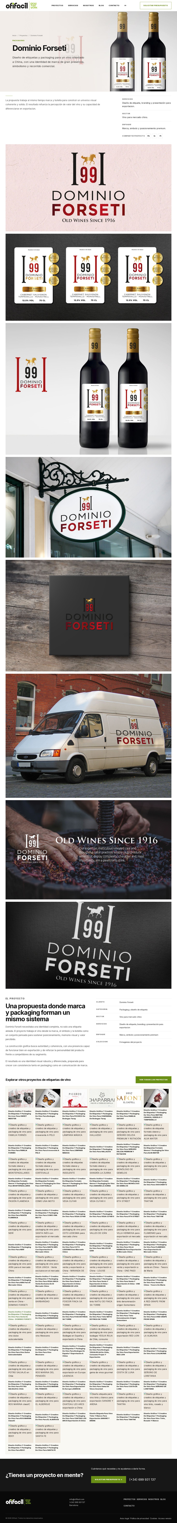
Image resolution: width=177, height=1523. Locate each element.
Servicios (73, 5)
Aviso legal (124, 1518)
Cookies (153, 1518)
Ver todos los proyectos (153, 1080)
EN (125, 5)
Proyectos (57, 5)
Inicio (14, 35)
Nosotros (88, 5)
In (154, 136)
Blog (101, 5)
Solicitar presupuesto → (108, 1479)
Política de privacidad (139, 1518)
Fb (148, 136)
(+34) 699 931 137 (142, 1479)
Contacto (114, 5)
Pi (160, 136)
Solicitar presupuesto (155, 5)
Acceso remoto (164, 1518)
